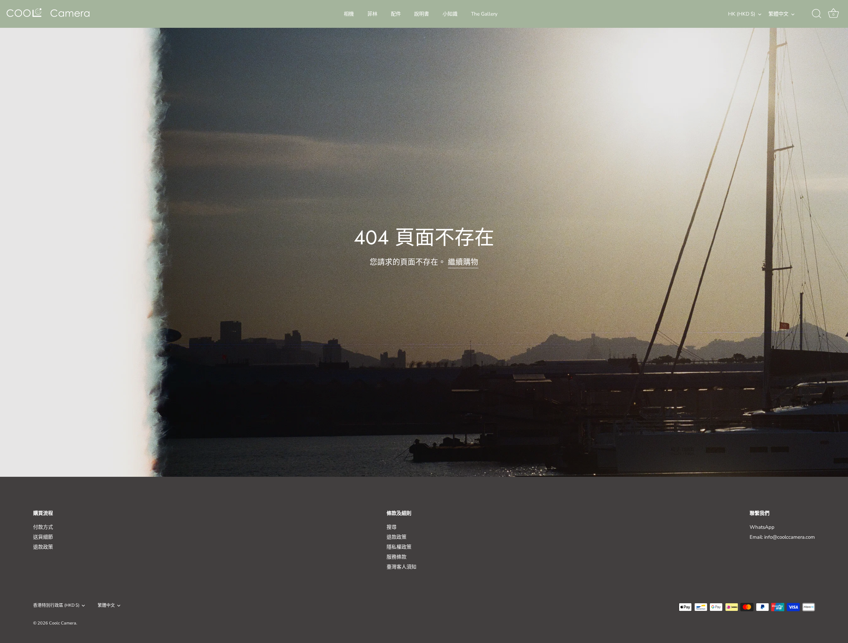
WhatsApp (762, 527)
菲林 (372, 14)
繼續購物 (463, 262)
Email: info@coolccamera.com (782, 537)
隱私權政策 (399, 547)
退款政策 (43, 547)
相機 (349, 14)
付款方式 (43, 527)
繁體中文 (778, 14)
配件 (396, 14)
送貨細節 (43, 537)
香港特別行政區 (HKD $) (56, 605)
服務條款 (396, 557)
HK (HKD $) (741, 14)
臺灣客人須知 (401, 567)
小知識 (450, 14)
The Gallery (484, 14)
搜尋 (392, 527)
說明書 (421, 14)
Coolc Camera (62, 623)
